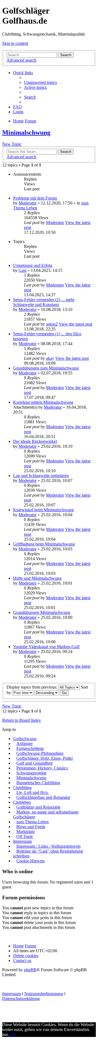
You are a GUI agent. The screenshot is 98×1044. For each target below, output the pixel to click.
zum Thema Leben (32, 821)
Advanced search (21, 60)
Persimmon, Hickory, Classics (42, 768)
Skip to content (15, 43)
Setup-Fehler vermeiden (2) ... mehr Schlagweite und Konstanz (43, 302)
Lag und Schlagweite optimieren (41, 475)
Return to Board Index (21, 720)
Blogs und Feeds (30, 826)
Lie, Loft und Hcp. (32, 792)
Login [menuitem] (18, 111)
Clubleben (22, 802)
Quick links (23, 72)
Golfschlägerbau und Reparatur (43, 797)
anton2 (52, 324)
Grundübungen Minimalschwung (41, 612)
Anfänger (24, 743)
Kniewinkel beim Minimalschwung (43, 509)
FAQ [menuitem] (17, 107)
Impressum (22, 841)
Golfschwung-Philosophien (39, 753)
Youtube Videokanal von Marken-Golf (46, 646)
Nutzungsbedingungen (43, 993)
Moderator (27, 203)
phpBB (30, 969)
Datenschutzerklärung (21, 998)
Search (65, 55)
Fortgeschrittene (30, 748)
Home (18, 946)
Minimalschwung (26, 132)
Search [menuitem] (30, 97)
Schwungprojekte (31, 773)
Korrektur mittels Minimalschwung (43, 402)
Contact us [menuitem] (22, 960)
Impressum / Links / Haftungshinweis (48, 846)
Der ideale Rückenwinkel (35, 441)
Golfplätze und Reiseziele (38, 807)
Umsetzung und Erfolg (32, 265)
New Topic (12, 144)
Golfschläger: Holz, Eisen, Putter (44, 758)
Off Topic (24, 836)
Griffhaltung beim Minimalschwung (44, 544)
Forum (30, 946)
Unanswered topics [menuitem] (40, 82)
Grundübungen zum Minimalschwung (46, 368)
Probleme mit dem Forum (35, 198)
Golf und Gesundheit (34, 763)
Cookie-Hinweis (30, 861)
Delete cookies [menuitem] (25, 955)
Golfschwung (24, 738)
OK (12, 1034)
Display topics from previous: (32, 687)
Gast (22, 270)
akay (50, 358)
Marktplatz (25, 831)
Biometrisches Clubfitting (38, 782)
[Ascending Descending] (46, 692)
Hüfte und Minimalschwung (37, 578)
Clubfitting (22, 787)
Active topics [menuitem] (35, 87)
